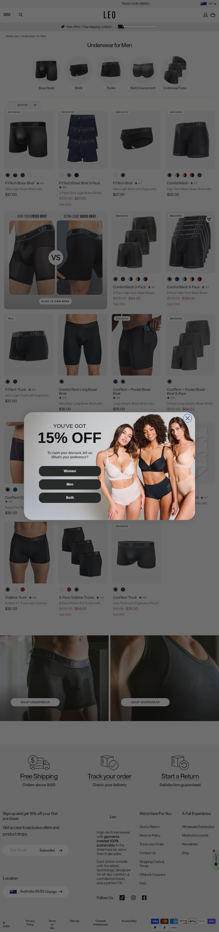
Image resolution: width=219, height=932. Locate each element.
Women (70, 471)
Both (70, 497)
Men (70, 484)
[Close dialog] (187, 418)
